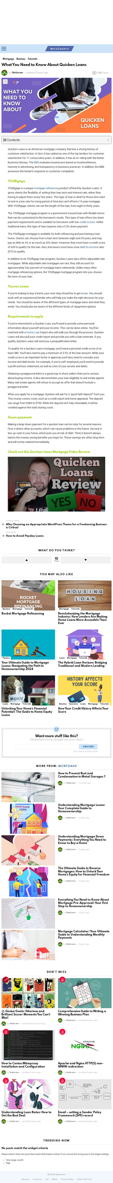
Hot (62, 980)
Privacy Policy (67, 1179)
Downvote (85, 560)
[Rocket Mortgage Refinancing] (28, 595)
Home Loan (33, 332)
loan (85, 293)
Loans (62, 658)
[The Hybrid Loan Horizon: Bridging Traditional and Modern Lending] (85, 644)
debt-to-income (89, 247)
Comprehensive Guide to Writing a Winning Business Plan (82, 1013)
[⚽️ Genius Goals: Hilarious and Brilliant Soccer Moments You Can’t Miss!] (28, 993)
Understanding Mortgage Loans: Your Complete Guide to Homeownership (81, 808)
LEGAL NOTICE (84, 1179)
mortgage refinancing (46, 188)
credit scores (87, 222)
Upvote (26, 560)
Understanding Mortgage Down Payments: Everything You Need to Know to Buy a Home (82, 840)
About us (25, 1179)
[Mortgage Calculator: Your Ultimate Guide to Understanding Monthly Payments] (28, 945)
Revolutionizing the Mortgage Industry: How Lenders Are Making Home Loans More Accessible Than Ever (82, 618)
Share (5, 81)
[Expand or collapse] (108, 140)
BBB (36, 162)
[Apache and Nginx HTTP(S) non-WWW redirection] (85, 1045)
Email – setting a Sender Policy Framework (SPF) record (79, 1114)
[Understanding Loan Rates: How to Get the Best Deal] (28, 1094)
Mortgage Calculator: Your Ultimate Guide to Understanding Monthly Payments (83, 935)
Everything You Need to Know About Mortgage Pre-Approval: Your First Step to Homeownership (83, 903)
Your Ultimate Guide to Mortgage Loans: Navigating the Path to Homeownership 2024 (25, 666)
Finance (6, 658)
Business (6, 609)
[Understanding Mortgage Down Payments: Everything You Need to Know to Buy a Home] (28, 850)
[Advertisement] (56, 22)
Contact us (37, 1179)
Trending (6, 980)
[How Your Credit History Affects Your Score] (85, 690)
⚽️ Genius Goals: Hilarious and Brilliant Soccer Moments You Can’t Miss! (25, 1014)
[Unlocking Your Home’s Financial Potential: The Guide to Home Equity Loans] (28, 690)
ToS (47, 1179)
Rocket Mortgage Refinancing (22, 613)
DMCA (55, 1179)
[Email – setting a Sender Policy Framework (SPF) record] (85, 1094)
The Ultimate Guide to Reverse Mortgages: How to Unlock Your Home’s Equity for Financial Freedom (83, 871)
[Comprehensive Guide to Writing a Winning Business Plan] (85, 993)
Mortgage (17, 609)
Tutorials (29, 609)
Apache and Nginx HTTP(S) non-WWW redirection (80, 1065)
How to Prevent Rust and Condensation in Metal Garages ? (81, 775)
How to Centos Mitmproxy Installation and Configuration (23, 1065)
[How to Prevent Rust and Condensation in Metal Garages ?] (28, 787)
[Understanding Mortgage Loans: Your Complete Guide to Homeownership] (28, 819)
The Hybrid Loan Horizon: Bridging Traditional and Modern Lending (82, 664)
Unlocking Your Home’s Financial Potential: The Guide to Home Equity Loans (26, 712)
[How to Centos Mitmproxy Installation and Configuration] (28, 1045)
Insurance (73, 704)
